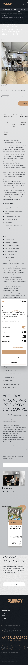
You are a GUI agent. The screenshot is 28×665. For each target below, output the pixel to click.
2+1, (19, 543)
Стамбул (16, 536)
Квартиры (4, 15)
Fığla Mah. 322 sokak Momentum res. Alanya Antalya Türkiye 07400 (12, 630)
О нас (3, 613)
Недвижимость (12, 9)
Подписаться (14, 584)
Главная (3, 9)
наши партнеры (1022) (11, 310)
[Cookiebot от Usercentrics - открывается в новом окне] (20, 301)
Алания (15, 13)
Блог (2, 620)
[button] (4, 58)
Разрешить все (14, 352)
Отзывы (3, 618)
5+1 (19, 544)
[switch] (24, 332)
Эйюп (20, 536)
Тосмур (20, 13)
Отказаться (14, 362)
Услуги (23, 9)
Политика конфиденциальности (9, 661)
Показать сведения (18, 347)
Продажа (9, 13)
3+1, (21, 543)
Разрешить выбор (14, 357)
